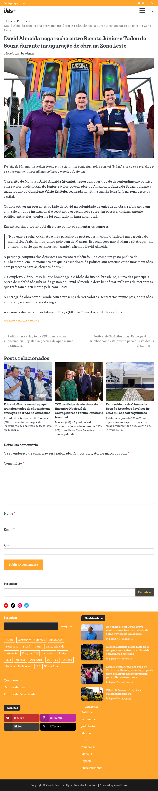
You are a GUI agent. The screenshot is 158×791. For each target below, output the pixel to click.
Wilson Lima (51, 666)
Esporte (86, 760)
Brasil (26, 646)
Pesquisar (11, 583)
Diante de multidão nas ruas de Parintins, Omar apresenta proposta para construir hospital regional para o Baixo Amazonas (130, 672)
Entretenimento (92, 767)
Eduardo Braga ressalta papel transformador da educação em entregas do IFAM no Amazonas (27, 408)
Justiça (63, 653)
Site (6, 546)
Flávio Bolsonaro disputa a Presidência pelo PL (123, 692)
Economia (12, 653)
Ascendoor (91, 785)
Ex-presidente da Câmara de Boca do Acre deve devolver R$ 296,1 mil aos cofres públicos (128, 408)
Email (9, 530)
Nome (9, 513)
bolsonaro (12, 646)
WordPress (120, 785)
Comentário (14, 463)
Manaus (22, 321)
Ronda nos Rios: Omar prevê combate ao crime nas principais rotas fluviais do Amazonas (127, 630)
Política (34, 321)
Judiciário (48, 653)
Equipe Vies (114, 638)
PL (56, 659)
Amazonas (9, 321)
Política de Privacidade (19, 694)
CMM (38, 646)
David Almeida (55, 646)
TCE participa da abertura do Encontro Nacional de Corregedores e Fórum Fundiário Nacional (79, 410)
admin (29, 53)
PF (48, 659)
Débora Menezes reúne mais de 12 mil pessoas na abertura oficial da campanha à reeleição (128, 650)
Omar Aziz (36, 659)
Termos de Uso (14, 687)
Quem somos (13, 680)
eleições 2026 (30, 653)
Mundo (86, 733)
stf (38, 666)
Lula (8, 659)
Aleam (9, 639)
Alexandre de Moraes (31, 639)
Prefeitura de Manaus (19, 666)
